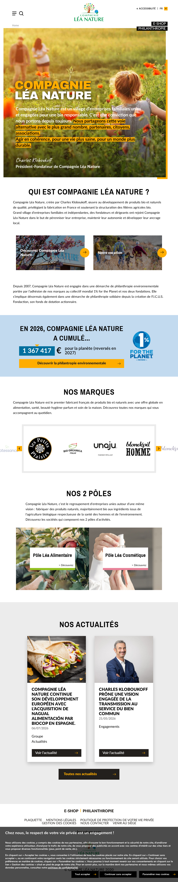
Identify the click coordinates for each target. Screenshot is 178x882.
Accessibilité (147, 8)
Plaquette (33, 820)
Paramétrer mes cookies (156, 874)
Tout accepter (82, 874)
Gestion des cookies (59, 823)
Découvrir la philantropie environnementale (71, 363)
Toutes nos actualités (80, 774)
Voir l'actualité (46, 753)
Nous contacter (94, 823)
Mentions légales (61, 820)
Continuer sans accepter (118, 874)
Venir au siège (124, 823)
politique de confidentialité (63, 867)
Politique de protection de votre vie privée (117, 820)
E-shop (159, 24)
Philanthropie (152, 28)
